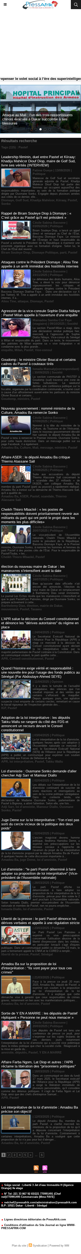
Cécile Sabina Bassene (49, 222)
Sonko (6, 203)
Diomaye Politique (45, 252)
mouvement (9, 609)
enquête (7, 350)
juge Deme (27, 859)
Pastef (72, 200)
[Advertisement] (40, 43)
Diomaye (7, 200)
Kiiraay (61, 200)
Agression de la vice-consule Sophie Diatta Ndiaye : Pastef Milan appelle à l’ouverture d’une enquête (40, 313)
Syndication (40, 1245)
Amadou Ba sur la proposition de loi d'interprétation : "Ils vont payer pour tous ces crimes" (36, 968)
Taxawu (36, 609)
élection (32, 605)
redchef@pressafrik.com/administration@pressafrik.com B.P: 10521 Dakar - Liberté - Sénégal (39, 1204)
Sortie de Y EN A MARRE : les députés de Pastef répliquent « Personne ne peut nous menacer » (39, 1015)
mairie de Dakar (51, 605)
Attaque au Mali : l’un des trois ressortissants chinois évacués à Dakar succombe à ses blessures (37, 119)
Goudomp (8, 398)
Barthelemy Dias (13, 605)
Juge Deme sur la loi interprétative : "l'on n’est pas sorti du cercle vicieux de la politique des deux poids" (40, 824)
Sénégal (47, 954)
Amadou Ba (9, 447)
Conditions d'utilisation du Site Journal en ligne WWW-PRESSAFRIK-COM (38, 1226)
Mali (35, 447)
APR (4, 658)
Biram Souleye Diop (15, 252)
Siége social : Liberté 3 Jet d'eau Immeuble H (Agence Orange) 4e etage (37, 1186)
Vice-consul (43, 350)
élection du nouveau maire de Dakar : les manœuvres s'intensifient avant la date (33, 569)
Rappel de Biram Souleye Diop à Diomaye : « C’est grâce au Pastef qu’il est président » (36, 215)
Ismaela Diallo (11, 909)
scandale (47, 496)
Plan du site (19, 1245)
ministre (23, 398)
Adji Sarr (7, 806)
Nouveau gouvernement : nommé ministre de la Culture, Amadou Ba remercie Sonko (38, 411)
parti (63, 252)
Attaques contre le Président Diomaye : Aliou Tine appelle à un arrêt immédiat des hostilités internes (40, 264)
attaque (23, 301)
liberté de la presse (15, 954)
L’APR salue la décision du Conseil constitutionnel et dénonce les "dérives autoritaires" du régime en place (40, 623)
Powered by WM (59, 1245)
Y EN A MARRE (50, 1052)
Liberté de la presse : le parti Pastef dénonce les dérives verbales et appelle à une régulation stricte (40, 921)
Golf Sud (22, 200)
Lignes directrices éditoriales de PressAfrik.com (34, 1219)
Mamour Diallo (47, 806)
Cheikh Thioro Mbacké (17, 557)
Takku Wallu (54, 761)
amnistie (7, 1052)
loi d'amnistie (25, 806)
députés (21, 1052)
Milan (18, 350)
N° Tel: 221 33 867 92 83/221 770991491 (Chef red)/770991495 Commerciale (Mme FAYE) (31, 1195)
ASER (24, 496)
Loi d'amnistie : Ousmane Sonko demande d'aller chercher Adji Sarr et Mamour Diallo (39, 773)
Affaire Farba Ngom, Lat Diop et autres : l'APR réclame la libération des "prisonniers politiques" (38, 1064)
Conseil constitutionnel (26, 658)
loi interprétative (21, 761)
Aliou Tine (8, 301)
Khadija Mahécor (42, 200)
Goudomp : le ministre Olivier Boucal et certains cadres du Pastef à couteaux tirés (38, 362)
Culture (25, 447)
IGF (3, 708)
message (46, 447)
